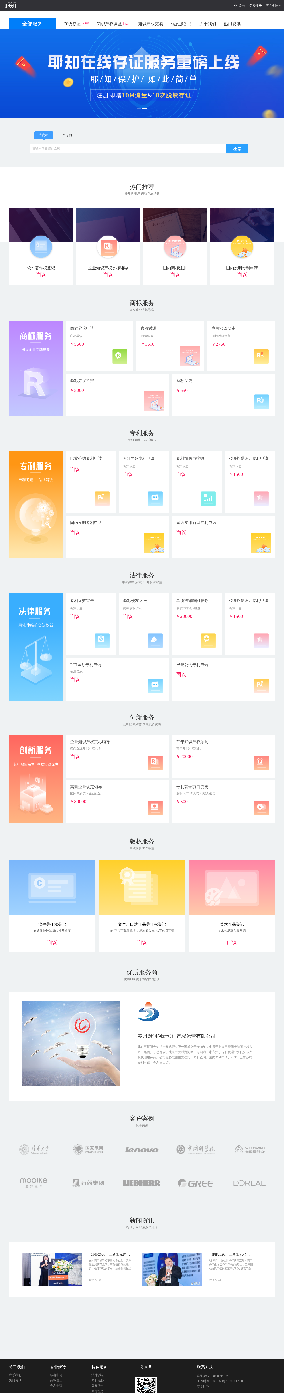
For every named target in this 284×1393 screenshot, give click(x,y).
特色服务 (99, 1367)
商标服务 (97, 1391)
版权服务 (97, 1385)
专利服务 (97, 1380)
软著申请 (56, 1375)
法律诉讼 (97, 1375)
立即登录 (238, 5)
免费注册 (255, 5)
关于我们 (17, 1367)
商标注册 (56, 1380)
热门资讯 (15, 1380)
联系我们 (15, 1375)
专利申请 (56, 1385)
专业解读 (58, 1367)
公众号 (146, 1367)
